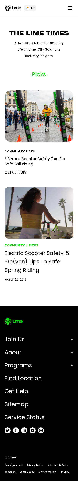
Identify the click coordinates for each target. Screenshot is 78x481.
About (13, 352)
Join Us (15, 339)
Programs (18, 365)
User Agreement (14, 465)
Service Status (24, 417)
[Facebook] (16, 430)
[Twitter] (8, 430)
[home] (13, 8)
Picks (30, 151)
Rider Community (49, 42)
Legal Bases (27, 471)
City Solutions (49, 49)
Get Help (16, 391)
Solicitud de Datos (58, 465)
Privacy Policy (35, 465)
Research (10, 471)
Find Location (23, 378)
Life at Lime (26, 49)
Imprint (65, 471)
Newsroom (23, 42)
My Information (47, 471)
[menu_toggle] (69, 8)
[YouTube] (33, 430)
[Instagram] (41, 430)
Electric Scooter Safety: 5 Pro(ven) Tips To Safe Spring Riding (37, 262)
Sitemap (16, 404)
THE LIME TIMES (39, 34)
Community (15, 151)
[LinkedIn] (24, 430)
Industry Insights (39, 56)
